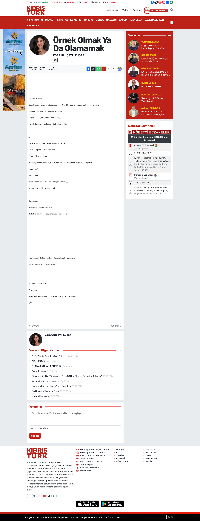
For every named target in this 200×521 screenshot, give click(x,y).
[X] (34, 496)
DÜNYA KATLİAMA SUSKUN (46, 366)
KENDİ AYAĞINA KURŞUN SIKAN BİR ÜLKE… (154, 60)
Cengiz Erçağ (149, 55)
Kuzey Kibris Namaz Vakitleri (93, 455)
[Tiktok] (49, 496)
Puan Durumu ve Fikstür (91, 461)
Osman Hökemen (150, 42)
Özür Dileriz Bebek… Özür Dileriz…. (50, 356)
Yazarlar (137, 10)
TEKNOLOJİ (136, 19)
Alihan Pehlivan (150, 108)
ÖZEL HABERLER (154, 19)
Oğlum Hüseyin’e (41, 396)
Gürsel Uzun (148, 83)
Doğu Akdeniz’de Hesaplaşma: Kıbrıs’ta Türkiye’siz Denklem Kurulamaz (152, 47)
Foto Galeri (112, 10)
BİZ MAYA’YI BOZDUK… (153, 86)
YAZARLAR (33, 25)
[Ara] (171, 10)
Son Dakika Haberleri (90, 467)
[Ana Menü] (171, 23)
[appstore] (88, 503)
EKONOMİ (120, 458)
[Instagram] (39, 496)
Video (125, 10)
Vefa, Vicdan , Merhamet (45, 381)
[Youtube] (44, 496)
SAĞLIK (123, 19)
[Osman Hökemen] (133, 44)
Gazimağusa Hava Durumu (92, 452)
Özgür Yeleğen (150, 68)
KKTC (60, 19)
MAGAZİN (111, 19)
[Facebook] (29, 496)
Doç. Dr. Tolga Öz (151, 95)
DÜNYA (100, 19)
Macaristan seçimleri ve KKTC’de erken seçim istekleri (153, 113)
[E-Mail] (55, 60)
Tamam (170, 517)
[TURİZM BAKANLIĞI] (14, 69)
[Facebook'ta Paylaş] (88, 69)
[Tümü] (169, 35)
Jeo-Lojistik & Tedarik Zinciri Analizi (153, 100)
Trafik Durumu (87, 458)
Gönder (35, 435)
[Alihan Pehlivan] (133, 111)
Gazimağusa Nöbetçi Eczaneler (95, 449)
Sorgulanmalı (39, 371)
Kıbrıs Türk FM (35, 19)
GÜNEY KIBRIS (73, 19)
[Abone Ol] (119, 69)
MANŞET (50, 19)
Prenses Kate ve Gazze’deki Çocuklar (52, 386)
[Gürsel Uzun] (133, 84)
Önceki (35, 326)
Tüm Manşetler (87, 464)
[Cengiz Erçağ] (133, 58)
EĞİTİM (149, 461)
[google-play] (112, 503)
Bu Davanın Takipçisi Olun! (46, 391)
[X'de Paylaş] (93, 69)
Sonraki (114, 326)
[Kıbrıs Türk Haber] (36, 10)
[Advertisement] (75, 235)
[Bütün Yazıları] (120, 350)
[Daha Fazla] (103, 69)
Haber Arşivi (86, 470)
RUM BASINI (151, 458)
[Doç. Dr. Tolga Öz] (133, 97)
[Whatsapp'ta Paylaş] (98, 69)
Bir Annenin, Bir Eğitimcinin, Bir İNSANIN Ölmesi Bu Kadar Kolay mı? (67, 376)
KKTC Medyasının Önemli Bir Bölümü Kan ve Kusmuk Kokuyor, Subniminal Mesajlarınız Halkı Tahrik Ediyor (155, 73)
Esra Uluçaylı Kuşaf (68, 55)
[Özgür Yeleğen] (133, 71)
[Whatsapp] (54, 496)
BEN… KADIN (39, 361)
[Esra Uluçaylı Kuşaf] (39, 44)
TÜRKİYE (88, 19)
